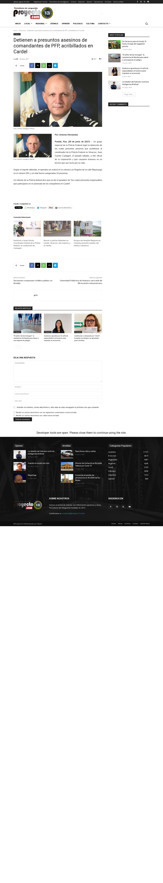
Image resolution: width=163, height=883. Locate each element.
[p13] (23, 295)
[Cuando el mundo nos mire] (19, 466)
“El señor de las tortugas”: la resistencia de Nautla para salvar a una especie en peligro (26, 338)
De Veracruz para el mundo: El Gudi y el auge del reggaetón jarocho (134, 43)
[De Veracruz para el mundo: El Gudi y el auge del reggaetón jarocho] (114, 44)
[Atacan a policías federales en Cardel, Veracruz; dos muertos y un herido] (57, 229)
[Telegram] (55, 65)
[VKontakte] (129, 506)
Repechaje (32, 475)
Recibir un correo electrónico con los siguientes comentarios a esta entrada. (46, 412)
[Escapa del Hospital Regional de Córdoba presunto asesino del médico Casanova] (87, 229)
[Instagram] (141, 1)
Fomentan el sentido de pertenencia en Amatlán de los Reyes (87, 477)
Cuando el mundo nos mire (38, 463)
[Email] (49, 65)
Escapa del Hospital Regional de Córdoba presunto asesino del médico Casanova (87, 243)
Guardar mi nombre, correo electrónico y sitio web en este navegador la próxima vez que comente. (58, 407)
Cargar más (128, 94)
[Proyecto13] (33, 13)
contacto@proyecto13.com (73, 513)
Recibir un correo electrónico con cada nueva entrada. (37, 415)
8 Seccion (22, 30)
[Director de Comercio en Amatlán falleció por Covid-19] (67, 466)
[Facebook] (137, 1)
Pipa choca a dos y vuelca (85, 451)
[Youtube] (148, 1)
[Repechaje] (19, 478)
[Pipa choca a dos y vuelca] (67, 454)
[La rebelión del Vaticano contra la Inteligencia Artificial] (114, 85)
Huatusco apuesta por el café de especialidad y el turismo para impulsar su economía (56, 338)
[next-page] (19, 346)
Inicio (15, 30)
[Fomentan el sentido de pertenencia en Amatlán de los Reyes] (67, 478)
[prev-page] (15, 346)
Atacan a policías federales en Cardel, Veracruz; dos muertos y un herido (57, 243)
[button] (146, 24)
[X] (144, 1)
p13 (17, 59)
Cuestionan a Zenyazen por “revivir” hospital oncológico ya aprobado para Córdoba (87, 338)
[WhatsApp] (43, 65)
